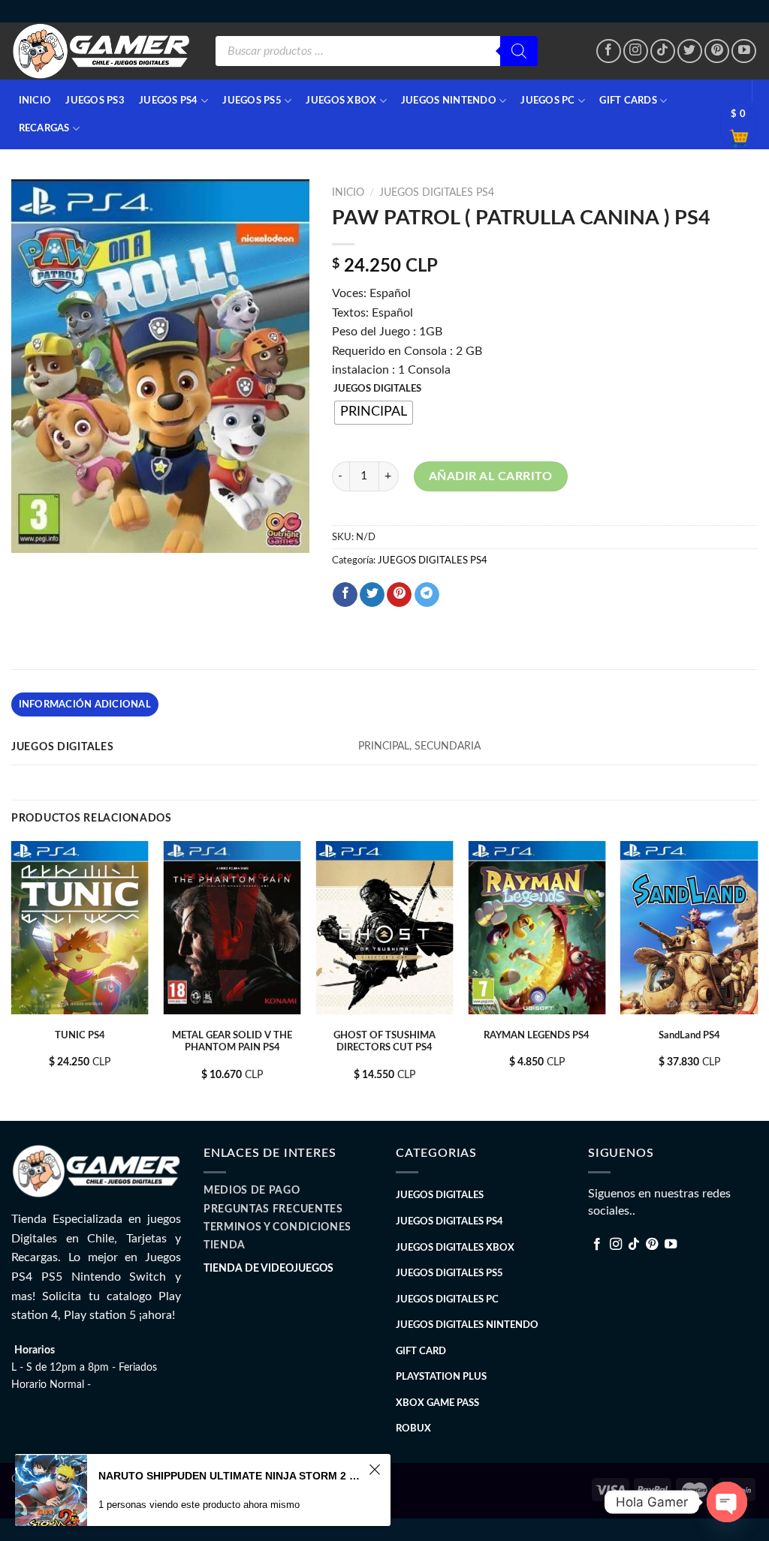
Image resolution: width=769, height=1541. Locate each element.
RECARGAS (44, 128)
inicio (35, 100)
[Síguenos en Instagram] (635, 51)
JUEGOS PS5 (252, 100)
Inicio (348, 193)
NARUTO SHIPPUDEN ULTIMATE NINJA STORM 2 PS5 (231, 1476)
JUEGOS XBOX (341, 100)
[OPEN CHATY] (727, 1502)
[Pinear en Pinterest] (399, 595)
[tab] (84, 704)
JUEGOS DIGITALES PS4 (436, 193)
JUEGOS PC (547, 100)
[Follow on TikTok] (662, 51)
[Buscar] (519, 51)
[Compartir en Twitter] (372, 595)
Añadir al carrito (491, 476)
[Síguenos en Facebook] (608, 51)
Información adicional (85, 704)
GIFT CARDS (628, 100)
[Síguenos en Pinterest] (716, 51)
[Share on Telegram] (427, 595)
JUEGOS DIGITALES (377, 389)
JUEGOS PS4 (168, 100)
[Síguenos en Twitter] (689, 51)
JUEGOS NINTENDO (448, 100)
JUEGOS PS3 (95, 100)
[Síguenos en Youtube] (743, 51)
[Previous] (12, 979)
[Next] (757, 979)
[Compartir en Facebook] (345, 595)
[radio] (373, 412)
